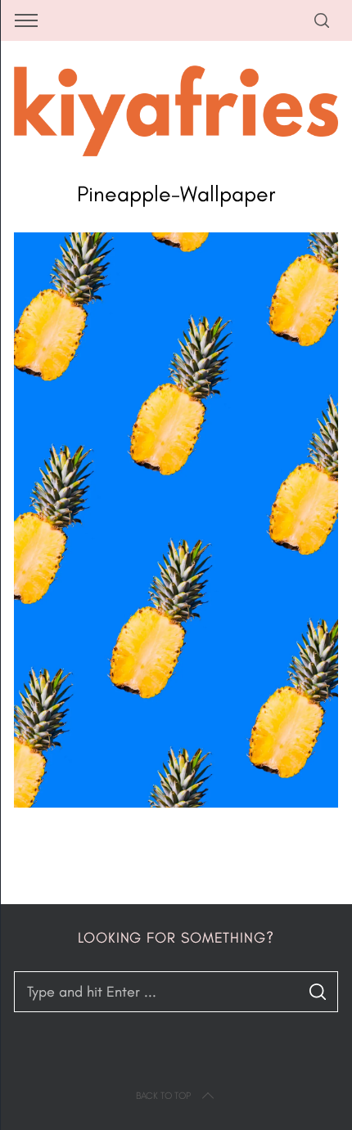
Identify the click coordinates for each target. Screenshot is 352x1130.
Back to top (163, 1095)
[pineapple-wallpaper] (176, 803)
